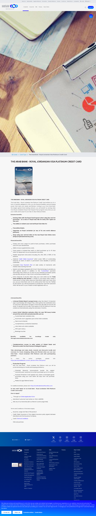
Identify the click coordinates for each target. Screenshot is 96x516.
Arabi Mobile (77, 456)
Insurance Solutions (29, 462)
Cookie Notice (38, 512)
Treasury (63, 449)
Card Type (23, 154)
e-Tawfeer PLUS (27, 479)
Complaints (76, 1)
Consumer (26, 449)
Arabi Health (27, 481)
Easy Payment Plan (26, 265)
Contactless (44, 271)
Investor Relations (52, 1)
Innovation (44, 1)
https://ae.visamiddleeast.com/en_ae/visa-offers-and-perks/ (28, 360)
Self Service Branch (78, 471)
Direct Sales (76, 466)
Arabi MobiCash (28, 477)
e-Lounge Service (78, 488)
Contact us (63, 1)
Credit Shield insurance (26, 259)
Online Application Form (28, 396)
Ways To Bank (77, 449)
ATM (75, 452)
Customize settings (28, 512)
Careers (58, 1)
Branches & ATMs (78, 464)
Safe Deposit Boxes (28, 466)
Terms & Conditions (22, 418)
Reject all (17, 512)
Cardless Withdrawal (79, 480)
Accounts (26, 460)
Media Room (70, 1)
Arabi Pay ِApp (77, 482)
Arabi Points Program (29, 473)
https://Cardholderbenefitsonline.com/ (41, 385)
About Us (24, 1)
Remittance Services (29, 464)
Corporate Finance (41, 452)
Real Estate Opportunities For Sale (28, 485)
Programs (26, 452)
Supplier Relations (37, 1)
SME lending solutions (54, 462)
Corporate (39, 449)
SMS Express (77, 462)
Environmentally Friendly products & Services (28, 470)
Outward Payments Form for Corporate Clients (41, 478)
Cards (15, 154)
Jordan (82, 1)
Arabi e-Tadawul (28, 488)
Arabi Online (77, 454)
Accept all (6, 512)
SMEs (50, 449)
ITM (75, 498)
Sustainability (29, 1)
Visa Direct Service (78, 496)
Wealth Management (29, 475)
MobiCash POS (40, 461)
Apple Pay (76, 494)
